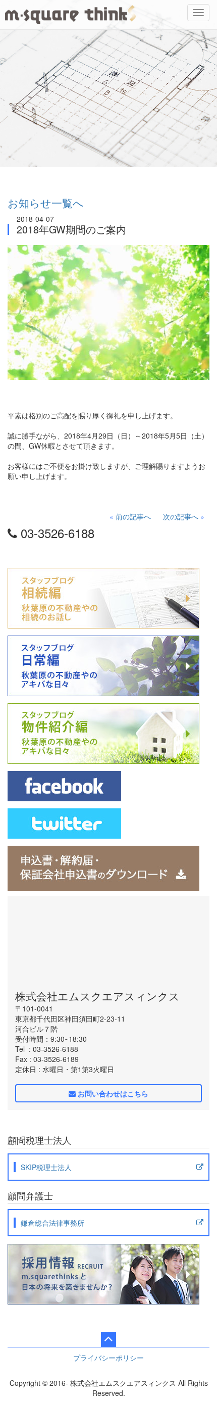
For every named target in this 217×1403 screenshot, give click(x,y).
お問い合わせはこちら (112, 1093)
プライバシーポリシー (108, 1357)
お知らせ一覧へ (46, 202)
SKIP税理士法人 (46, 1167)
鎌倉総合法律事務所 (52, 1223)
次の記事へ (180, 516)
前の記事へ (133, 516)
